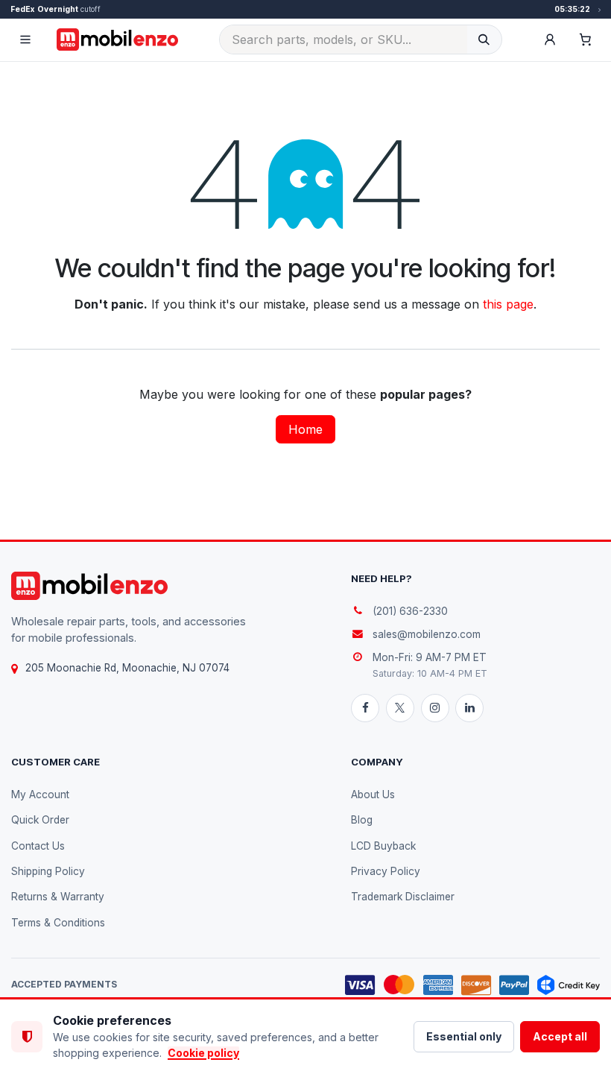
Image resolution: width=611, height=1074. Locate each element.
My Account (40, 794)
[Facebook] (365, 708)
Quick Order (40, 820)
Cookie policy (203, 1052)
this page (508, 304)
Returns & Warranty (57, 897)
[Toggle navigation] (25, 39)
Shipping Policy (48, 871)
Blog (362, 820)
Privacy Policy (385, 871)
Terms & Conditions (58, 923)
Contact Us (38, 846)
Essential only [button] (463, 1036)
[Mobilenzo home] (89, 586)
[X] (400, 708)
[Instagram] (435, 708)
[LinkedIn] (469, 708)
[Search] (483, 39)
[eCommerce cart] (586, 39)
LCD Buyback (383, 846)
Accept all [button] (560, 1036)
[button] (550, 39)
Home (305, 429)
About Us (373, 794)
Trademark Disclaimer (403, 897)
